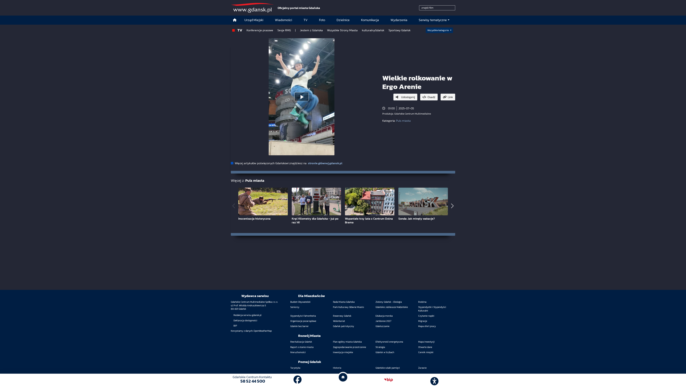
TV (239, 30)
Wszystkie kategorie (438, 30)
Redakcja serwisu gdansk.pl (247, 315)
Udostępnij (408, 97)
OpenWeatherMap (262, 331)
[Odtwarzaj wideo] (301, 96)
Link (450, 97)
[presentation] (234, 205)
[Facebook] (298, 380)
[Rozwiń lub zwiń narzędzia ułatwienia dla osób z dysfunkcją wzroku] (434, 380)
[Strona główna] (235, 20)
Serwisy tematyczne (433, 20)
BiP (235, 325)
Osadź (431, 97)
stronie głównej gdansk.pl (325, 163)
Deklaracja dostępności (245, 320)
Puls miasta (403, 120)
